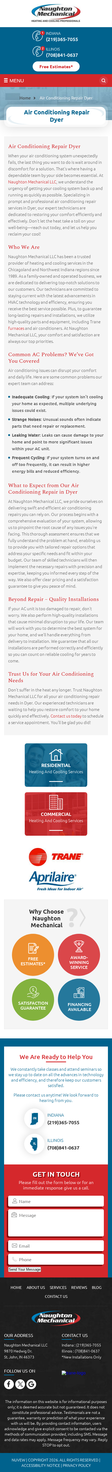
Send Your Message (25, 1269)
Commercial (56, 817)
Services (58, 1287)
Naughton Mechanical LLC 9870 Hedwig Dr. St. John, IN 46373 (26, 1351)
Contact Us (56, 1296)
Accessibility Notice (40, 1465)
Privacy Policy (77, 1465)
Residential (56, 768)
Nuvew (18, 1459)
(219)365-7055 (62, 39)
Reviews (79, 1287)
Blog (96, 1287)
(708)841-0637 (62, 55)
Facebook (9, 1384)
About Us (36, 1287)
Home (16, 1287)
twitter (20, 1384)
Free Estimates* (56, 66)
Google (31, 1384)
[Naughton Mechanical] (56, 13)
